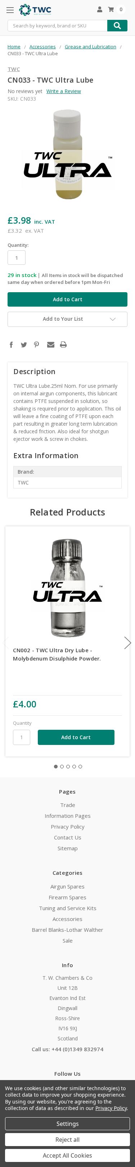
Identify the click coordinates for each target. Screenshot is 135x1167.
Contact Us (67, 837)
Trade (67, 804)
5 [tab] (80, 766)
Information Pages (68, 815)
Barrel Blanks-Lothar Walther (67, 929)
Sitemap (68, 848)
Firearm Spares (67, 897)
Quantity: (18, 245)
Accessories (67, 918)
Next (128, 643)
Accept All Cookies (67, 1155)
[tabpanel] (67, 641)
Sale (68, 940)
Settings (68, 1124)
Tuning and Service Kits (67, 908)
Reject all (67, 1140)
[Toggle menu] (10, 10)
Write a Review (63, 91)
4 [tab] (74, 766)
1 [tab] (56, 766)
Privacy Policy (68, 826)
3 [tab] (68, 766)
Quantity (22, 723)
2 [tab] (62, 766)
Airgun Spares (67, 886)
